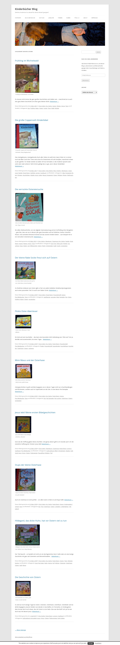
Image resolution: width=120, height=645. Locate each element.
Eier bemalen (50, 398)
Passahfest (41, 453)
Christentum (61, 451)
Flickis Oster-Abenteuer (26, 311)
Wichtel (57, 108)
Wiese (24, 565)
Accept (90, 643)
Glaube (32, 175)
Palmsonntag (53, 618)
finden (42, 346)
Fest (42, 506)
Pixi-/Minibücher (19, 297)
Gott (71, 451)
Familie (20, 173)
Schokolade (49, 246)
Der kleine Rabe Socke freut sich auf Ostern (36, 257)
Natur (37, 108)
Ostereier (62, 563)
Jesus (36, 175)
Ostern (41, 108)
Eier (29, 108)
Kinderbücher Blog (26, 9)
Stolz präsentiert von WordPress (23, 637)
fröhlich (65, 243)
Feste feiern (26, 173)
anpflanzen (47, 297)
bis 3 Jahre (49, 106)
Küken (25, 246)
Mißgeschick (33, 246)
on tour (41, 18)
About (85, 18)
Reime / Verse (61, 106)
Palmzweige (34, 453)
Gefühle (32, 173)
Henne (50, 563)
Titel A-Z (76, 18)
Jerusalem (34, 618)
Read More (98, 643)
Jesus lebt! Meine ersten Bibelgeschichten (35, 412)
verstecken (64, 246)
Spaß (54, 246)
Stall (21, 565)
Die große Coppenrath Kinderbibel (31, 120)
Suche (45, 108)
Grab (16, 453)
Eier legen (41, 563)
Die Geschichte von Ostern (28, 577)
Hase (21, 246)
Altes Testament (67, 173)
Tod (51, 453)
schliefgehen (64, 506)
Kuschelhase (64, 346)
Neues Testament (48, 175)
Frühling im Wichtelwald (27, 60)
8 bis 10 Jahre (57, 171)
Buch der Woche (30, 18)
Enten (69, 297)
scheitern (57, 506)
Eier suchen (57, 398)
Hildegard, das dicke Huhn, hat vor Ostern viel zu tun (41, 520)
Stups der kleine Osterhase (28, 464)
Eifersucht (60, 243)
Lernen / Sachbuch (41, 173)
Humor (54, 106)
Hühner (57, 563)
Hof (53, 563)
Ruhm (43, 246)
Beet (58, 297)
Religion (60, 175)
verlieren (31, 348)
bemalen (62, 297)
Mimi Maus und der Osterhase (30, 360)
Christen (19, 175)
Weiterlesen (54, 101)
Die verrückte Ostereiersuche (29, 189)
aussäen (53, 297)
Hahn (46, 563)
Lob (29, 246)
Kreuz (24, 453)
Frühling (32, 108)
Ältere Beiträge (20, 630)
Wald (52, 108)
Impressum (95, 18)
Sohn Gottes (61, 618)
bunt (52, 243)
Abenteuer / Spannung (51, 241)
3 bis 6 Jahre (42, 106)
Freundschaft (57, 295)
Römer (65, 175)
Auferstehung (50, 451)
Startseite (18, 18)
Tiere (66, 106)
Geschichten (26, 175)
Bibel (56, 451)
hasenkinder (56, 346)
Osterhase (20, 348)
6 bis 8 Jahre (49, 171)
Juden (40, 175)
